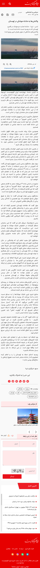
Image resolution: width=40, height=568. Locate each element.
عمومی (20, 12)
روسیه (27, 389)
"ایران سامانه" (15, 567)
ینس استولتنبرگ (33, 397)
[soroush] (12, 381)
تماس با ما (15, 549)
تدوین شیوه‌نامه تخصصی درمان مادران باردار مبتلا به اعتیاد (20, 516)
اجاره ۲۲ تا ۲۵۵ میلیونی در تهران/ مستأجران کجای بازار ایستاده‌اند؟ (21, 508)
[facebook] (8, 381)
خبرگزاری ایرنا (29, 368)
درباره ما (21, 549)
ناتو (18, 393)
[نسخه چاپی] (2, 15)
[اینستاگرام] (17, 554)
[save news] (7, 15)
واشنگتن (20, 389)
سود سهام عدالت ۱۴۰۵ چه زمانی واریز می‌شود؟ (21, 528)
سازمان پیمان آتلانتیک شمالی (30, 393)
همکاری (8, 549)
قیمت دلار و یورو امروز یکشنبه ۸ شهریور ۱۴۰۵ (21, 523)
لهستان (12, 393)
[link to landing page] (31, 3)
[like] (12, 436)
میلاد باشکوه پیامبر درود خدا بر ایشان (23, 502)
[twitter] (23, 381)
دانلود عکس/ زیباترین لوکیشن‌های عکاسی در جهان (25, 425)
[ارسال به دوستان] (12, 15)
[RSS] (12, 554)
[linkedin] (16, 381)
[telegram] (28, 381)
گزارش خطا (4, 435)
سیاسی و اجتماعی (32, 12)
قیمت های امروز (29, 549)
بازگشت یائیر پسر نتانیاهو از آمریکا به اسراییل (22, 496)
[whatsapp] (20, 381)
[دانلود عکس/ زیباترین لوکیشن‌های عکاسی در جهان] (27, 416)
